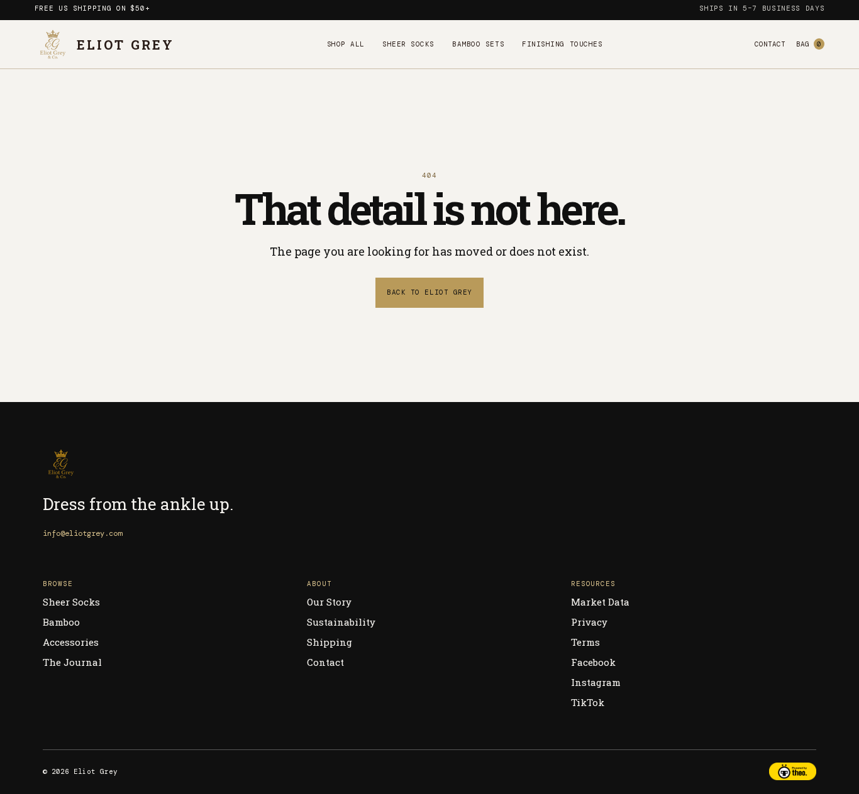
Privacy (589, 622)
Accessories (71, 642)
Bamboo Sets (478, 44)
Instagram (596, 682)
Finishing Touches (562, 44)
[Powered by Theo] (792, 771)
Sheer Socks (408, 44)
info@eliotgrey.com (82, 533)
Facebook (593, 662)
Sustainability (341, 622)
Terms (585, 642)
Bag (808, 44)
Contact (770, 44)
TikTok (587, 702)
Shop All (346, 44)
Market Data (600, 602)
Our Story (329, 602)
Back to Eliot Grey (429, 292)
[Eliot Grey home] (168, 464)
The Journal (72, 662)
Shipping (329, 642)
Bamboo (61, 622)
